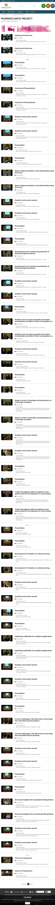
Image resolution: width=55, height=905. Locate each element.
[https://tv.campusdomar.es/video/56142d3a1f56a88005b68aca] (6, 202)
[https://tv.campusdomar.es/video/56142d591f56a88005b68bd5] (6, 802)
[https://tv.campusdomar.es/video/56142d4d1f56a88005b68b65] (6, 555)
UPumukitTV (5, 14)
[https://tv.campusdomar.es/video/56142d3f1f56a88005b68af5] (6, 296)
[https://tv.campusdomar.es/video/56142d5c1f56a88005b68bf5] (6, 873)
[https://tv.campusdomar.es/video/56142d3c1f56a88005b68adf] (6, 253)
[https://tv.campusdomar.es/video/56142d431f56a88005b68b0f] (6, 351)
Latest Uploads (11, 11)
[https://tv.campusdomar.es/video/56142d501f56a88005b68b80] (6, 612)
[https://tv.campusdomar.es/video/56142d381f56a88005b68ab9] (6, 173)
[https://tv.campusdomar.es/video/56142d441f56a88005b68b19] (6, 376)
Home (3, 11)
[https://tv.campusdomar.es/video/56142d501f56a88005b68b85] (6, 625)
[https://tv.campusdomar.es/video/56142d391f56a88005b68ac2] (6, 187)
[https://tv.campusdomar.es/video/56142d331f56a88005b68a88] (6, 64)
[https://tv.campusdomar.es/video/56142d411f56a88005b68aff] (6, 321)
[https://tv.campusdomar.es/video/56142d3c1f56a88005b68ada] (6, 241)
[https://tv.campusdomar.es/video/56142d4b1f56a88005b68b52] (6, 511)
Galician (51, 1)
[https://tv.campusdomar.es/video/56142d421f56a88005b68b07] (6, 336)
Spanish (47, 1)
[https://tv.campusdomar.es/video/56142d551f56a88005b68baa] (6, 708)
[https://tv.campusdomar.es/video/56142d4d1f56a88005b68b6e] (6, 570)
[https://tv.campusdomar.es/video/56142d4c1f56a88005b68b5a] (6, 530)
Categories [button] (20, 11)
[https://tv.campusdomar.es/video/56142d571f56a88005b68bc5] (6, 763)
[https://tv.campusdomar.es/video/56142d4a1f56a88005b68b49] (6, 494)
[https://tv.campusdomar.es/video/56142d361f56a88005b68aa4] (6, 118)
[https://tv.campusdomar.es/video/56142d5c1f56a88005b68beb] (6, 844)
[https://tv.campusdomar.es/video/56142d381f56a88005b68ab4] (6, 160)
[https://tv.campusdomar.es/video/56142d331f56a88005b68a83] (6, 50)
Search (27, 11)
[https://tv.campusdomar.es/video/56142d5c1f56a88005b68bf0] (6, 860)
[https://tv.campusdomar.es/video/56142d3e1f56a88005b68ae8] (6, 268)
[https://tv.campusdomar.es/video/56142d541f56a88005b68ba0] (6, 681)
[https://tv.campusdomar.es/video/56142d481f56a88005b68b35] (6, 437)
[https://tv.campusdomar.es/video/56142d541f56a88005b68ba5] (6, 695)
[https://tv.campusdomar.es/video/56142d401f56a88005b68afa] (6, 308)
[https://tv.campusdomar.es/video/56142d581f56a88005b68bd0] (6, 789)
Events (33, 11)
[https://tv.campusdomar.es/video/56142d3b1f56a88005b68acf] (6, 215)
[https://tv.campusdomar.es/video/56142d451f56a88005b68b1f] (6, 389)
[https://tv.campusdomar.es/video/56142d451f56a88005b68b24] (6, 402)
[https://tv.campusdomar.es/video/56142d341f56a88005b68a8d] (6, 77)
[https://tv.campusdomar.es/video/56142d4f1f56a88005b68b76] (6, 584)
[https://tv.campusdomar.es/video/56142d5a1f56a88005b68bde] (6, 816)
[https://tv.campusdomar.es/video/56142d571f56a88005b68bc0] (6, 750)
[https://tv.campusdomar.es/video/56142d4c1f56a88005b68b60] (6, 543)
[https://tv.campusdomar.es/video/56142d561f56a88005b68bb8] (6, 735)
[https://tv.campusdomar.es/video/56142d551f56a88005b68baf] (6, 721)
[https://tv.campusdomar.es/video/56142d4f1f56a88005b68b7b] (6, 598)
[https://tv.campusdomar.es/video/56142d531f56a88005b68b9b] (6, 667)
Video (19, 38)
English (42, 1)
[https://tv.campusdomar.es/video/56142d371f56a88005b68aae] (6, 147)
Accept (27, 903)
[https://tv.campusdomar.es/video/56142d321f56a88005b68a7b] (6, 37)
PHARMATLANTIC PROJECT (19, 14)
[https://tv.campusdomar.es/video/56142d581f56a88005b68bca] (6, 776)
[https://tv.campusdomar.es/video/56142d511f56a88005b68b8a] (6, 638)
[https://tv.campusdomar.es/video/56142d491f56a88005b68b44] (6, 481)
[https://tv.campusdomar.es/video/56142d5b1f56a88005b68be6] (6, 830)
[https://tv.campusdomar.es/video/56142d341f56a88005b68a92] (6, 90)
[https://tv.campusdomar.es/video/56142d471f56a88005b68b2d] (6, 419)
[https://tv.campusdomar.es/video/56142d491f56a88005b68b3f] (6, 468)
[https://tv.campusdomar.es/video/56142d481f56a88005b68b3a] (6, 452)
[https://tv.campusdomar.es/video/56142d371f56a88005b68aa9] (6, 133)
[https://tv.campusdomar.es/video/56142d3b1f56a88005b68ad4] (6, 228)
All (10, 14)
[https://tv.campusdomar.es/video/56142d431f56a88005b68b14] (6, 364)
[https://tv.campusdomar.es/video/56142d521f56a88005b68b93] (6, 652)
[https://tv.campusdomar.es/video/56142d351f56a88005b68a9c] (6, 104)
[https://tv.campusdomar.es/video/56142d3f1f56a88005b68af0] (6, 283)
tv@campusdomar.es (10, 1)
